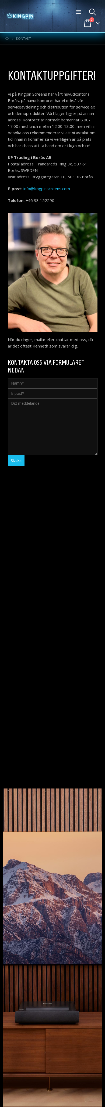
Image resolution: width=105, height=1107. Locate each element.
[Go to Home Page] (7, 38)
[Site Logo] (20, 16)
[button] (80, 12)
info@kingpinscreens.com (46, 188)
